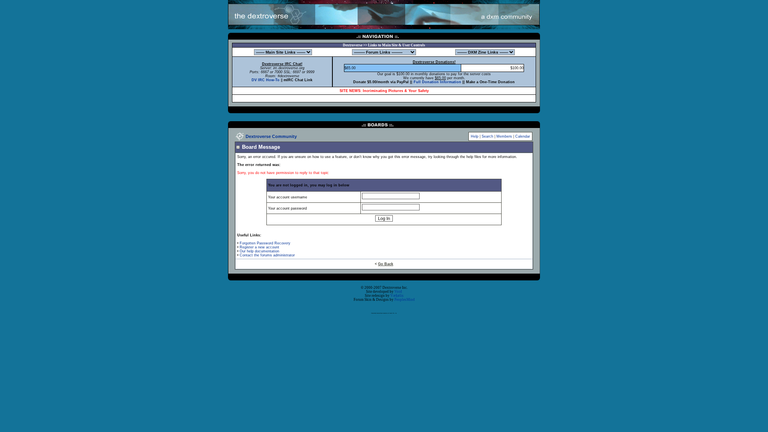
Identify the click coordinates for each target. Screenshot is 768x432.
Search (487, 136)
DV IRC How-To (266, 80)
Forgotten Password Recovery (265, 243)
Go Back (385, 264)
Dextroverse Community (271, 136)
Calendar (522, 136)
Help (474, 136)
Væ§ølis (397, 296)
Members (504, 136)
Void (398, 292)
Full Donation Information (437, 82)
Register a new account (259, 247)
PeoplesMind (404, 300)
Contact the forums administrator (267, 255)
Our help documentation (259, 251)
